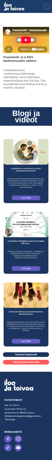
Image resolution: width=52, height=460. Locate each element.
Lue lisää (26, 198)
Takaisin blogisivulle (26, 354)
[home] (23, 6)
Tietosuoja (10, 419)
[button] (46, 6)
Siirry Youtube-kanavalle (26, 362)
